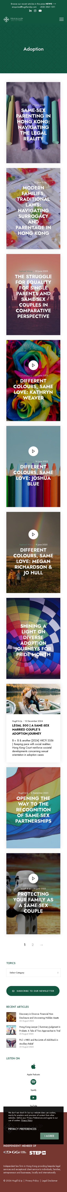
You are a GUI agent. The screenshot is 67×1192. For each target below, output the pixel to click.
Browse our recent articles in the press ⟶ (33, 3)
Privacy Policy (26, 1120)
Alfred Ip (25, 104)
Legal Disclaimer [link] (50, 1180)
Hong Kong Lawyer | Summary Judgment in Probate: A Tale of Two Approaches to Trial (39, 1028)
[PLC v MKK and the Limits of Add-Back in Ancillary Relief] (11, 1043)
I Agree (49, 1136)
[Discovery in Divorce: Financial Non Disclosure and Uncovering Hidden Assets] (11, 1017)
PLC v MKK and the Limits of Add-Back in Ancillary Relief (38, 1041)
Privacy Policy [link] (32, 1180)
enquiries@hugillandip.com (24, 6)
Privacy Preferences (22, 1129)
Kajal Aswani (25, 182)
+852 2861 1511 (47, 6)
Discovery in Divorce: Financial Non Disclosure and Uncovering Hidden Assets (39, 1015)
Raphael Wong (25, 271)
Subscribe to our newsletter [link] (35, 990)
